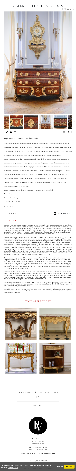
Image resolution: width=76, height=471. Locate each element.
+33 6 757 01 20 (64, 213)
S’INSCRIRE (38, 406)
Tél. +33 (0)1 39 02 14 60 (38, 461)
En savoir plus (13, 468)
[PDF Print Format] (11, 132)
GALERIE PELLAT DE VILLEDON (38, 6)
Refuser (60, 466)
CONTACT (12, 213)
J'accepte (69, 466)
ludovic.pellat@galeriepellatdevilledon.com (38, 453)
